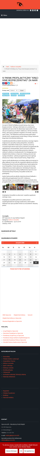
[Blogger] (11, 83)
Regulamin (6, 391)
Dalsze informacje (11, 451)
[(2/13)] (13, 186)
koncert (30, 315)
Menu (5, 15)
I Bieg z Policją (6, 95)
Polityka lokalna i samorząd (11, 359)
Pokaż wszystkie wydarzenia (20, 269)
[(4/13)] (27, 186)
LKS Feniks (13, 95)
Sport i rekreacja (7, 365)
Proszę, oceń (5, 90)
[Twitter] (33, 10)
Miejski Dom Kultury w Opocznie (12, 318)
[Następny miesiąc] (37, 242)
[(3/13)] (20, 186)
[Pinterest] (6, 83)
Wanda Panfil (21, 95)
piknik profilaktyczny (25, 93)
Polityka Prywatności (9, 393)
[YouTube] (38, 10)
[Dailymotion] (35, 10)
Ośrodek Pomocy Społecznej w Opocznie (15, 342)
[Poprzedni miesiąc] (3, 242)
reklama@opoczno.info (8, 440)
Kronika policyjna (8, 370)
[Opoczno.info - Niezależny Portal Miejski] (20, 4)
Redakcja (5, 395)
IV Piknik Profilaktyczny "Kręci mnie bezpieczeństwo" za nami (20, 79)
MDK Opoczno (7, 315)
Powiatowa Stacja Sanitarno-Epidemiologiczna (16, 337)
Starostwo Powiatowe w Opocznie (13, 333)
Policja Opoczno (14, 93)
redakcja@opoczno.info (12, 435)
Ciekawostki (6, 372)
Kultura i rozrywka (16, 66)
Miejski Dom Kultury (19, 315)
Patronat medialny (8, 397)
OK (21, 451)
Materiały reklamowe (9, 376)
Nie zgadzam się (29, 451)
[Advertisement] (20, 39)
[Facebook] (31, 10)
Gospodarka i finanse (9, 361)
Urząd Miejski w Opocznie (10, 331)
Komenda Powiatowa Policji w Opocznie (14, 340)
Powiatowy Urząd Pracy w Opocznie (13, 335)
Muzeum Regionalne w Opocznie (12, 321)
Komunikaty (6, 356)
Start (7, 66)
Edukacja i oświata (8, 368)
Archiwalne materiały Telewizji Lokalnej (14, 374)
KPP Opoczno (6, 93)
